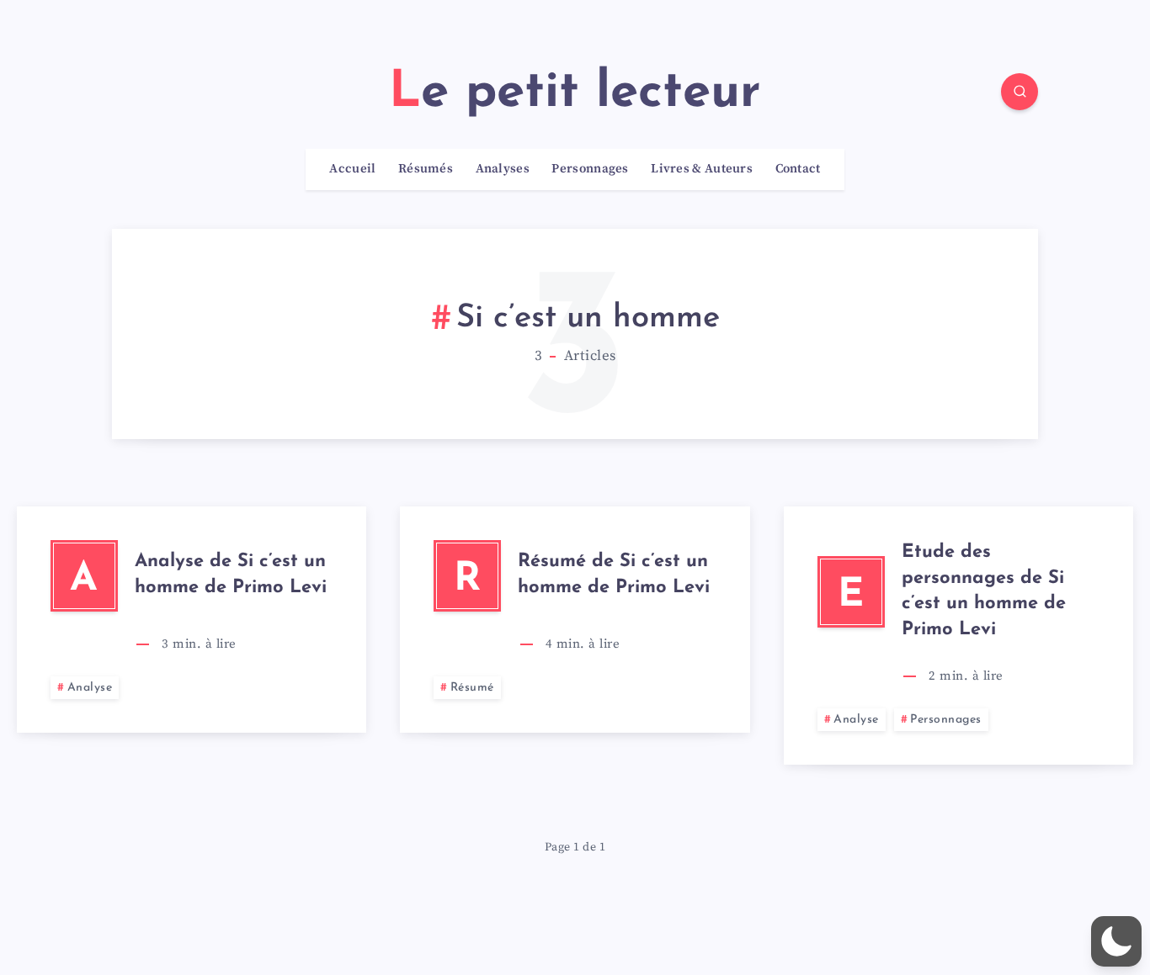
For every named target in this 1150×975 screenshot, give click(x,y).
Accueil (352, 169)
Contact (798, 169)
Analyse (90, 687)
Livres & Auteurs (702, 169)
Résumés (425, 169)
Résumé (472, 687)
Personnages (589, 169)
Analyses (503, 169)
